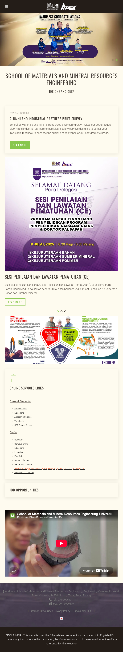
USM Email (19, 440)
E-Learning (19, 413)
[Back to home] (61, 6)
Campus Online (21, 444)
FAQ (90, 611)
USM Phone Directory (24, 472)
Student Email (20, 408)
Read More (20, 145)
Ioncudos (18, 452)
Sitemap (34, 611)
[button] (6, 6)
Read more (15, 302)
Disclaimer (80, 611)
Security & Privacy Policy (55, 611)
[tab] (113, 60)
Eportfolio (18, 456)
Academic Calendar (23, 417)
